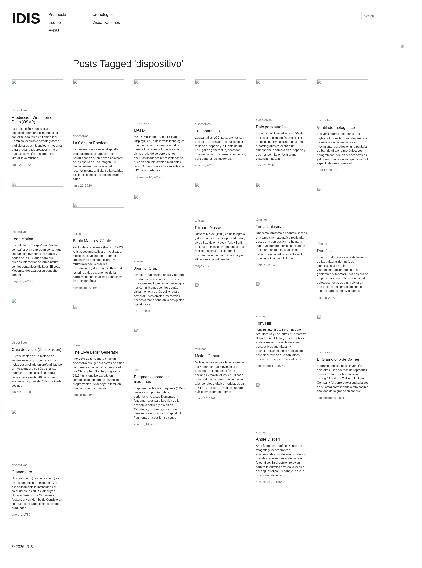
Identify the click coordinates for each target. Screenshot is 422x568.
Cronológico (103, 14)
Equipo (54, 22)
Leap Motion (22, 239)
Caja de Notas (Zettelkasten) (36, 350)
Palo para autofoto (272, 127)
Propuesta (57, 14)
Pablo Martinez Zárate (92, 241)
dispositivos (19, 110)
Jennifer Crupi (146, 268)
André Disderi (268, 439)
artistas (199, 220)
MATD (139, 130)
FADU (53, 31)
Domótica (325, 251)
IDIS (26, 18)
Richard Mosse (208, 228)
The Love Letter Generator (95, 352)
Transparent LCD (210, 131)
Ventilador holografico (336, 127)
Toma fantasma (269, 227)
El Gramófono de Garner (338, 359)
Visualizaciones (106, 22)
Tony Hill (263, 323)
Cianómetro (22, 472)
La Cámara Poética (89, 143)
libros (137, 370)
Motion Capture (208, 356)
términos (261, 219)
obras (76, 345)
